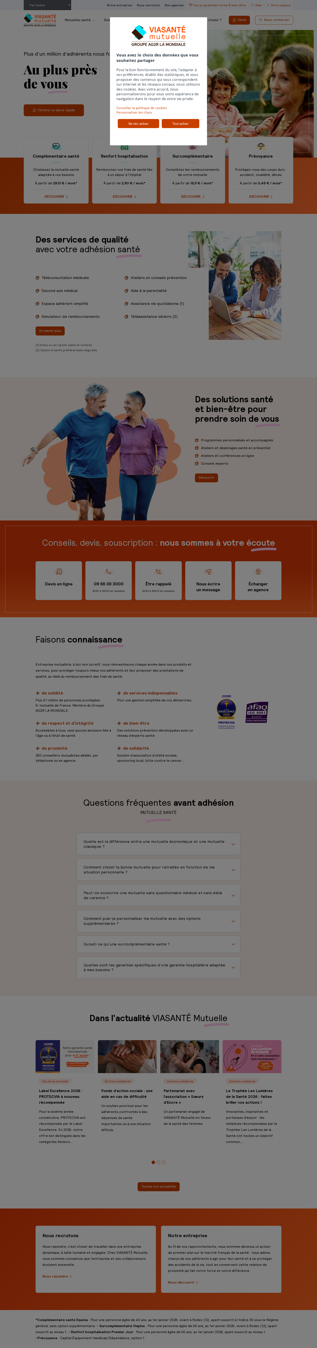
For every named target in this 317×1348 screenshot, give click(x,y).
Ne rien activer (138, 123)
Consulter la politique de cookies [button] (141, 108)
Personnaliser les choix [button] (134, 112)
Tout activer (180, 123)
